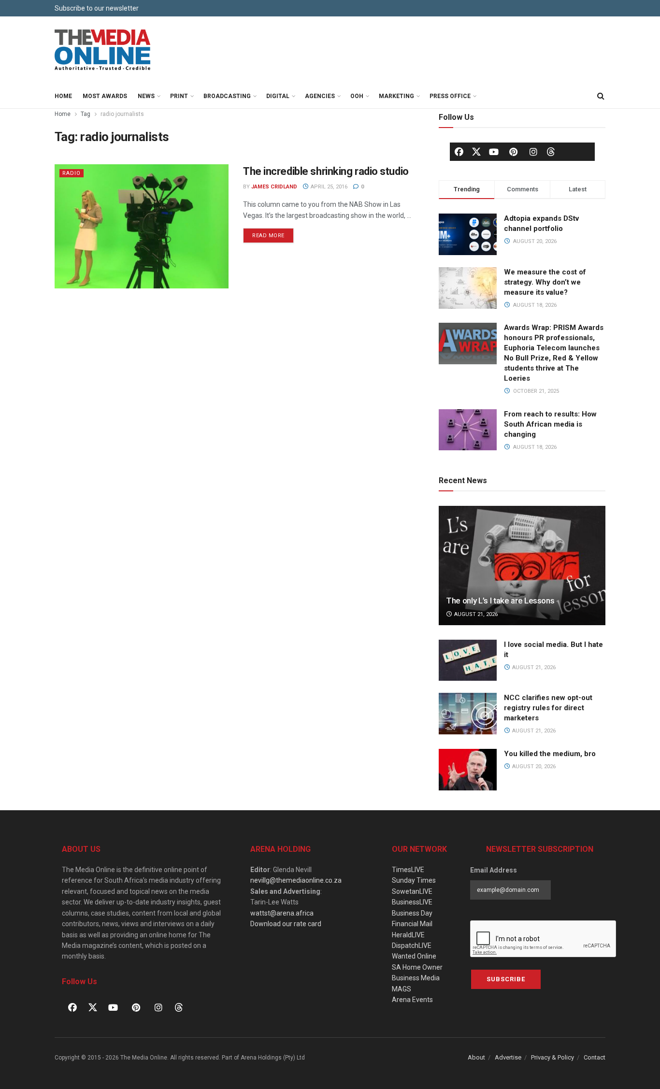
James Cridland (274, 187)
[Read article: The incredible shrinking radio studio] (142, 226)
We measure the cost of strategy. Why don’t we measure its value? (545, 282)
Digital (277, 96)
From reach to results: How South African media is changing (550, 424)
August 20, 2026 (533, 766)
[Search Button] (600, 96)
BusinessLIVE (412, 902)
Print (179, 96)
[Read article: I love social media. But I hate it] (468, 660)
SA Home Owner (417, 967)
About (476, 1057)
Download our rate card (285, 924)
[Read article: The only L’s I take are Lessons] (522, 565)
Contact (594, 1057)
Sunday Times (414, 880)
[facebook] (459, 151)
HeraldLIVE (408, 935)
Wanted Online (414, 956)
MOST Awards (105, 96)
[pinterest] (513, 151)
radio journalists (122, 114)
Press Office (450, 96)
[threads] (551, 151)
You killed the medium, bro (550, 753)
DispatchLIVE (411, 945)
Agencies (320, 96)
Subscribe (506, 979)
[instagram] (533, 151)
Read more (273, 233)
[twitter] (476, 151)
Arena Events (412, 999)
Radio (71, 173)
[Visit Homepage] (103, 50)
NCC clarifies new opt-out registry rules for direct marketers (548, 707)
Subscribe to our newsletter (97, 8)
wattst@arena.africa (282, 913)
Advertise (508, 1057)
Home (63, 96)
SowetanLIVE (412, 891)
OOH (356, 96)
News (146, 96)
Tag (85, 114)
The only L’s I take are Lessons (500, 600)
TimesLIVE (408, 870)
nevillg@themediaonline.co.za (296, 880)
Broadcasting (227, 96)
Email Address (493, 870)
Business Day (412, 913)
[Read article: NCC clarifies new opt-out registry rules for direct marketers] (468, 713)
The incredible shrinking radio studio (326, 171)
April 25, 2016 (328, 187)
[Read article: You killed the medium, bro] (468, 769)
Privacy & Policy (552, 1057)
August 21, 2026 (475, 614)
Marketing (396, 96)
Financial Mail (412, 924)
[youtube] (494, 151)
